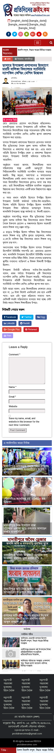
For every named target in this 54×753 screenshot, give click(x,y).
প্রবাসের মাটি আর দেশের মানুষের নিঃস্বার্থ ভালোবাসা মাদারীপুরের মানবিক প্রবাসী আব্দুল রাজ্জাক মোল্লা (26, 619)
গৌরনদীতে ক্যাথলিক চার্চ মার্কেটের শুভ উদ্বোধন (24, 500)
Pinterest (32, 329)
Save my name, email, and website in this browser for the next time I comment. (24, 421)
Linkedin (10, 323)
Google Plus (13, 329)
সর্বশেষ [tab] (27, 629)
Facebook (10, 317)
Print (8, 335)
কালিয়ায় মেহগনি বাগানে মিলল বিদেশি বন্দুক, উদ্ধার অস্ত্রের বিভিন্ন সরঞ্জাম (34, 641)
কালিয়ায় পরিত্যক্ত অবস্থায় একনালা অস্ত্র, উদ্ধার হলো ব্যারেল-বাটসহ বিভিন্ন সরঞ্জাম (35, 663)
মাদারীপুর (29, 59)
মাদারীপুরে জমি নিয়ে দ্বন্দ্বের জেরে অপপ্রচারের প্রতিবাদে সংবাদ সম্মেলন (23, 590)
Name (12, 387)
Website (13, 406)
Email (12, 396)
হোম (8, 59)
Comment (14, 354)
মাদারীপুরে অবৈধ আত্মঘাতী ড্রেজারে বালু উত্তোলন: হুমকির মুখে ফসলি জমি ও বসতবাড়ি (26, 558)
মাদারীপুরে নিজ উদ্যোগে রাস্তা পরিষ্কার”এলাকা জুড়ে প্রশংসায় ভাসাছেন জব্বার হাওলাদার (25, 528)
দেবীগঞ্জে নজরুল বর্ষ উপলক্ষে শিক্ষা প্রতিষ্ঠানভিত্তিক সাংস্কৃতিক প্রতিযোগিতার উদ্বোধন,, (36, 652)
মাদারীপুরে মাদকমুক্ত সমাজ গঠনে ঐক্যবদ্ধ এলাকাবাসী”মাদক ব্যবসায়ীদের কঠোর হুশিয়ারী (26, 469)
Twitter (28, 317)
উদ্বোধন (20, 59)
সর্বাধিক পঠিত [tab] (27, 634)
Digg (42, 317)
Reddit (26, 323)
